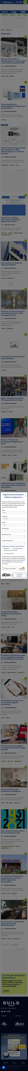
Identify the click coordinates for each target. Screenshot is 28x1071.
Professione (5, 528)
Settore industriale (7, 540)
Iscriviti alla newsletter (19, 575)
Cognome (4, 516)
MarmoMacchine (18, 548)
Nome (3, 510)
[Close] (26, 496)
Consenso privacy (9, 553)
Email (3, 522)
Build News (7, 548)
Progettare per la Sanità (10, 550)
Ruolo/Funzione (6, 534)
